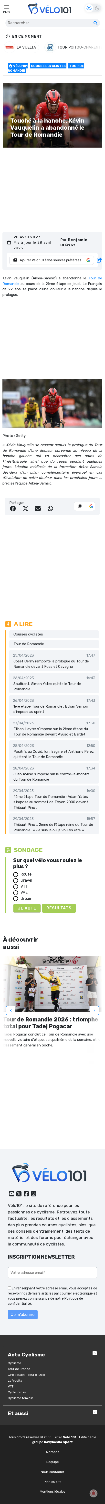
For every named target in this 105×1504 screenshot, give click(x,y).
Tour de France (19, 1369)
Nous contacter (52, 1472)
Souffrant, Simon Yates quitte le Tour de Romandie (47, 687)
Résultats (59, 908)
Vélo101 (15, 1205)
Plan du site (53, 1482)
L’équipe (52, 1462)
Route (26, 874)
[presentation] (11, 1010)
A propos (52, 1452)
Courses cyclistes (48, 66)
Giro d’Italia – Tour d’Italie (26, 1375)
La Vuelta (15, 1380)
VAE (24, 892)
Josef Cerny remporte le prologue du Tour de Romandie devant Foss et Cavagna (51, 664)
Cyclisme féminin (20, 1398)
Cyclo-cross (17, 1392)
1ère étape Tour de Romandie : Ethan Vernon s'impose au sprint (50, 709)
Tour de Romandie (28, 644)
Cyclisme (14, 1363)
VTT (24, 886)
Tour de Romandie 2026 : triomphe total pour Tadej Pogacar (50, 1023)
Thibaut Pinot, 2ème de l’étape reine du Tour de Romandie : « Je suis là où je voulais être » (53, 827)
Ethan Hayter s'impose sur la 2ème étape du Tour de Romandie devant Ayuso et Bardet (50, 732)
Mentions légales (52, 1491)
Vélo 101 (20, 66)
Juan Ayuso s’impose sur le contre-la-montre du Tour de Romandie (51, 777)
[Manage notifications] (93, 1493)
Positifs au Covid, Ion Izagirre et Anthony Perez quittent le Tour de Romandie (53, 754)
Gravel (26, 880)
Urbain (26, 898)
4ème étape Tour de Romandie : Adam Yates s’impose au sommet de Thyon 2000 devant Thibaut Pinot (50, 802)
